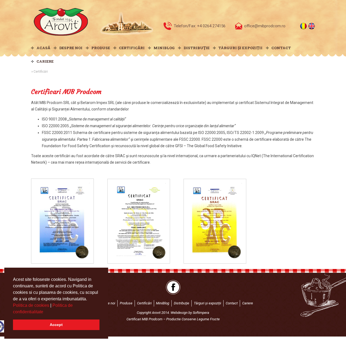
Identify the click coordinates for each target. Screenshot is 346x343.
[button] (45, 312)
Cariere (45, 61)
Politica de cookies (31, 305)
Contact (281, 47)
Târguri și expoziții (240, 47)
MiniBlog (164, 47)
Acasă (43, 47)
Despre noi (70, 47)
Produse (100, 47)
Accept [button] (56, 324)
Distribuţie (196, 47)
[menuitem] (42, 48)
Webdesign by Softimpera (190, 313)
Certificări (132, 47)
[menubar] (173, 54)
